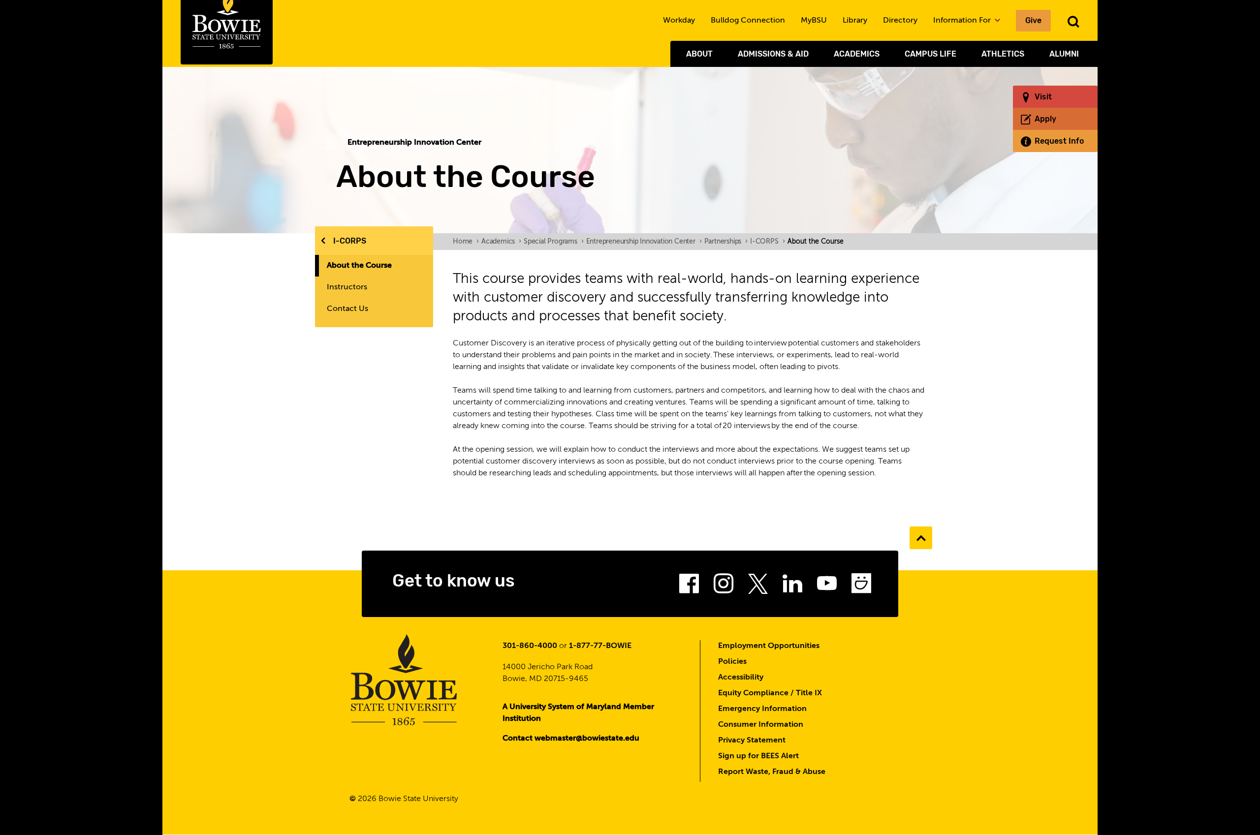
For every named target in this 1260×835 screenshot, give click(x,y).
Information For (963, 21)
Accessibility (740, 677)
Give (1033, 20)
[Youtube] (827, 586)
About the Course (359, 266)
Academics (857, 54)
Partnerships (726, 241)
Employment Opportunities (768, 646)
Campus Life (930, 54)
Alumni (1064, 54)
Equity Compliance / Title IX (770, 693)
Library (855, 21)
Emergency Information (762, 709)
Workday (679, 21)
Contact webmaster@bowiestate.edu (571, 738)
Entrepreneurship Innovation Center (644, 241)
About (699, 54)
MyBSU (814, 21)
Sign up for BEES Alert (758, 756)
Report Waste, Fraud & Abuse (771, 772)
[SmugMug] (861, 586)
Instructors (347, 287)
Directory (900, 21)
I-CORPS (349, 241)
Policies (732, 662)
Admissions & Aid (773, 54)
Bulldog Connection (748, 21)
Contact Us (347, 309)
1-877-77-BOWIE (600, 646)
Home (466, 241)
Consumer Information (760, 725)
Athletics (1002, 54)
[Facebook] (689, 586)
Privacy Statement (752, 740)
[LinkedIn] (792, 586)
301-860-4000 (530, 646)
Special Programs (554, 241)
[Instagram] (723, 586)
